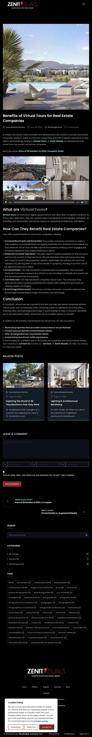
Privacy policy (54, 734)
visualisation (17, 638)
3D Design (14, 554)
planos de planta (18, 618)
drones (72, 588)
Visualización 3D (18, 643)
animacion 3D (42, 583)
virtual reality (67, 633)
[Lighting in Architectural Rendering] (68, 375)
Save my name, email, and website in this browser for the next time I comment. (39, 475)
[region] (31, 715)
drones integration (20, 593)
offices (47, 613)
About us (57, 687)
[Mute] (82, 202)
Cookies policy (69, 734)
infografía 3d (68, 598)
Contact (46, 693)
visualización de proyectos (46, 643)
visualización (58, 638)
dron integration (43, 593)
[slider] (44, 202)
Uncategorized (55, 127)
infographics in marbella (22, 608)
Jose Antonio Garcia (15, 127)
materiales (16, 613)
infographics (67, 603)
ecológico (15, 598)
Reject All (31, 727)
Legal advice (84, 734)
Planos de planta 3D (42, 618)
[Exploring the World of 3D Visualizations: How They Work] (23, 375)
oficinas (74, 613)
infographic (48, 603)
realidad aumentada (69, 618)
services (47, 343)
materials (32, 613)
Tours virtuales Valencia (41, 633)
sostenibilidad (61, 628)
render (36, 623)
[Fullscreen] (86, 202)
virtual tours (39, 141)
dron (60, 588)
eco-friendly (64, 593)
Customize (15, 727)
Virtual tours (9, 215)
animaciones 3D (18, 588)
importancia (32, 598)
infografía (49, 598)
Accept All (46, 727)
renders (73, 623)
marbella (74, 608)
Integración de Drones (52, 608)
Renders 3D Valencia (37, 628)
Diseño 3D (14, 559)
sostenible (79, 628)
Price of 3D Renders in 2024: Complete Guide (41, 151)
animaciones (62, 583)
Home (24, 687)
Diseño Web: (24, 734)
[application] (46, 180)
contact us (24, 343)
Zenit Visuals (56, 141)
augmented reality (42, 588)
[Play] (6, 202)
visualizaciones (37, 638)
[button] (46, 180)
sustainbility (16, 633)
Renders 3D (16, 628)
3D (11, 583)
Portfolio (35, 687)
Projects (46, 687)
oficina (60, 613)
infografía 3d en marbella (23, 603)
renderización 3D (54, 623)
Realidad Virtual (18, 623)
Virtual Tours (32, 209)
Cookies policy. (41, 721)
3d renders (24, 583)
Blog (68, 687)
